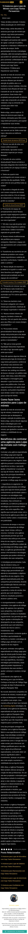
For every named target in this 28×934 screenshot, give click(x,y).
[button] (21, 2)
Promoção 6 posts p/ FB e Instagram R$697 (14, 282)
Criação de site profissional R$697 (14, 205)
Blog (2, 15)
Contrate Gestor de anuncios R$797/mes (14, 140)
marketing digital (9, 706)
